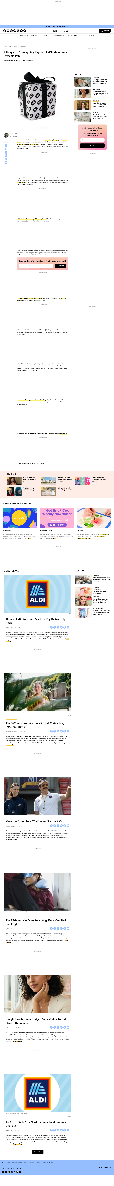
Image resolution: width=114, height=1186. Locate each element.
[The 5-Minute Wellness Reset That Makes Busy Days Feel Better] (37, 691)
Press (8, 1162)
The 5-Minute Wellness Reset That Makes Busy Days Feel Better (35, 725)
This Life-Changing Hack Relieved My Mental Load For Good (101, 579)
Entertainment (58, 35)
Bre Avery (9, 627)
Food (82, 35)
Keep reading (10, 745)
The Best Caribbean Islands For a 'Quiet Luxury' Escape (64, 478)
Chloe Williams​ (11, 826)
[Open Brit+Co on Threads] (15, 1172)
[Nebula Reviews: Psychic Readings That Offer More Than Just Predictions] (82, 117)
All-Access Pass (104, 534)
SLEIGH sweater (21, 182)
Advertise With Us (17, 1162)
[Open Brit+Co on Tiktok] (17, 1172)
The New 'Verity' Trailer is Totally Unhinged (28, 489)
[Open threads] (18, 30)
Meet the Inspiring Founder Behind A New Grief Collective (100, 105)
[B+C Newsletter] (57, 518)
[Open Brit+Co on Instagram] (9, 1172)
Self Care (34, 35)
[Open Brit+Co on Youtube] (12, 1172)
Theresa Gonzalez (12, 731)
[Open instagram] (11, 30)
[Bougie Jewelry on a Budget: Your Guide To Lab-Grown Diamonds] (82, 93)
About (3, 1162)
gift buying (55, 140)
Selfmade (7, 530)
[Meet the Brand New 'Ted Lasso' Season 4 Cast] (37, 796)
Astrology (96, 112)
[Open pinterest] (8, 30)
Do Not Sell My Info (47, 1162)
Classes (80, 530)
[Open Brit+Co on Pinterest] (6, 1172)
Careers (32, 1162)
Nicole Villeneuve (16, 134)
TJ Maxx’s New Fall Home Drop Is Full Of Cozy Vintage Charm (65, 489)
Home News (22, 46)
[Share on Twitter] (6, 152)
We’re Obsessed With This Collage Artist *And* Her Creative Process (100, 601)
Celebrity (45, 35)
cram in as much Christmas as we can (28, 144)
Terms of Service (29, 1165)
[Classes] (94, 518)
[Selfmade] (20, 518)
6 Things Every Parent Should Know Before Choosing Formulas (100, 81)
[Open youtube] (14, 30)
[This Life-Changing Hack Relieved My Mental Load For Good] (83, 579)
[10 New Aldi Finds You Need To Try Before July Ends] (37, 594)
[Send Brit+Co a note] (24, 30)
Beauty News (96, 89)
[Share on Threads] (6, 159)
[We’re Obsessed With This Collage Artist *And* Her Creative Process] (83, 601)
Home (5, 46)
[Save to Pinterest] (6, 149)
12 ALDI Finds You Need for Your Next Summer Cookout (36, 1123)
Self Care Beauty (13, 46)
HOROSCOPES (72, 35)
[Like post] (6, 162)
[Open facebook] (4, 30)
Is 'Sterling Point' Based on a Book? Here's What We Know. (31, 478)
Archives (47, 1165)
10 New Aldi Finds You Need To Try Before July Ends (36, 621)
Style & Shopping (98, 608)
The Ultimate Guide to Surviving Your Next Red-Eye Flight (36, 922)
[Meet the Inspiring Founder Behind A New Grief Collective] (82, 105)
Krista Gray (10, 929)
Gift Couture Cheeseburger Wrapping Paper (32, 219)
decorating (47, 140)
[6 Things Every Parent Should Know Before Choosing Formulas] (82, 82)
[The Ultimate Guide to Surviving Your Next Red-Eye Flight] (37, 891)
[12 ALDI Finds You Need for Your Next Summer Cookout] (37, 1093)
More (90, 35)
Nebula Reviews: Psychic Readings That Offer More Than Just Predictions (101, 116)
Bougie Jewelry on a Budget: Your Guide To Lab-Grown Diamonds (100, 93)
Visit (29, 538)
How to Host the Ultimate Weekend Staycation (99, 591)
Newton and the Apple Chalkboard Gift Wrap (32, 400)
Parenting (96, 575)
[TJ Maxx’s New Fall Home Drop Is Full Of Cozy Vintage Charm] (48, 491)
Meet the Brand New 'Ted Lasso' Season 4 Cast (35, 821)
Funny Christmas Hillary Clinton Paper (30, 298)
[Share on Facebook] (6, 145)
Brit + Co (9, 1027)
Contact (38, 1162)
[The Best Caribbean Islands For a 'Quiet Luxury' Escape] (48, 481)
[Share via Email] (6, 155)
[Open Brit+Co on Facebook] (3, 1172)
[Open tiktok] (21, 30)
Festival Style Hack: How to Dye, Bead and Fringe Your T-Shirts (101, 612)
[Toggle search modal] (96, 30)
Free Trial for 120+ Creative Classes (55, 26)
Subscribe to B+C (47, 530)
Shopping (23, 35)
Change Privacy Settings (58, 1165)
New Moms (96, 77)
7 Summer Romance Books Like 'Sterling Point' (98, 478)
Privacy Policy (39, 1165)
